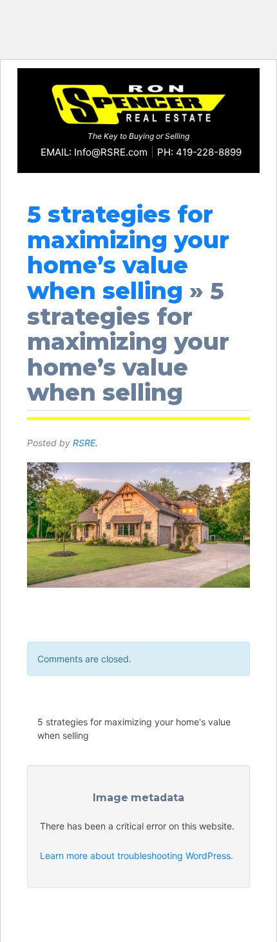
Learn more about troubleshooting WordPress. (136, 855)
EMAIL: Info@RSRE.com (94, 152)
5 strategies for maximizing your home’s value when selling (128, 252)
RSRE (84, 442)
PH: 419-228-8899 (199, 152)
